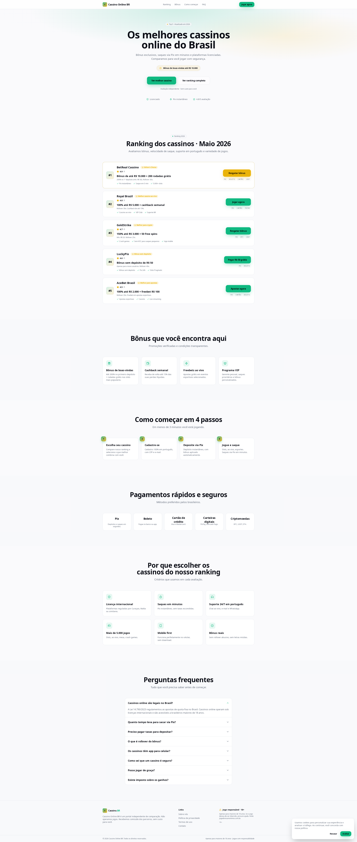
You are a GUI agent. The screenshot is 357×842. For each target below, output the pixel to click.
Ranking (167, 4)
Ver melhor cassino (161, 80)
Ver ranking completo (193, 80)
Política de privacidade (189, 818)
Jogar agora (246, 4)
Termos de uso (185, 822)
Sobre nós (183, 814)
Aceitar (345, 833)
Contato (182, 826)
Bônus (177, 4)
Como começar (191, 4)
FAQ (204, 4)
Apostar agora (238, 288)
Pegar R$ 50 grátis (237, 259)
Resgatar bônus (237, 173)
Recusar (333, 833)
